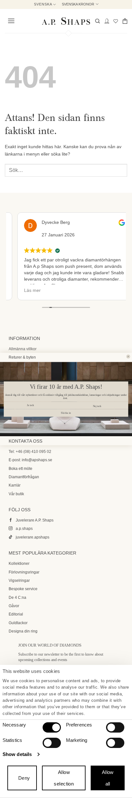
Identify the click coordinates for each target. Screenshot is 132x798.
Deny (24, 778)
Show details (17, 754)
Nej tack (97, 406)
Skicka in (66, 413)
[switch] (115, 727)
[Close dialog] (128, 357)
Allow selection (64, 777)
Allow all (108, 777)
